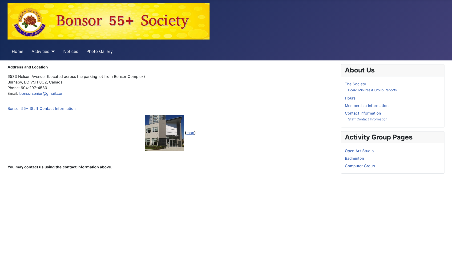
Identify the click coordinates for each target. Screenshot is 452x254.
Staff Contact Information (367, 119)
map (190, 132)
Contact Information (363, 113)
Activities (40, 51)
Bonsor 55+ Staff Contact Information (42, 108)
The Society (355, 84)
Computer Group (360, 165)
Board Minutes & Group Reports (372, 90)
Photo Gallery (99, 51)
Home (17, 51)
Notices (70, 51)
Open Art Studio (359, 150)
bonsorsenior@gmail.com (42, 93)
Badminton (354, 158)
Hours (350, 98)
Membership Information (366, 105)
